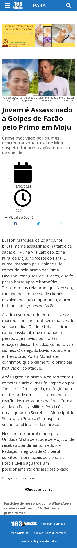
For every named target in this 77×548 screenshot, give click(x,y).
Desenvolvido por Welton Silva (39, 541)
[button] (68, 5)
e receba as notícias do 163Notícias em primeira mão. (37, 508)
